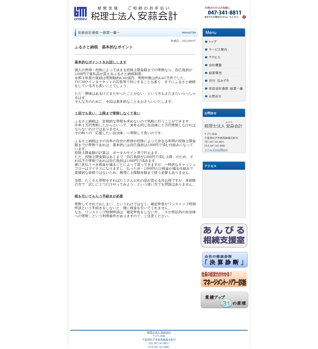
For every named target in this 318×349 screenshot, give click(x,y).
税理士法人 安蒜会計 (159, 332)
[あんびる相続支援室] (224, 235)
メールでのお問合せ (216, 149)
